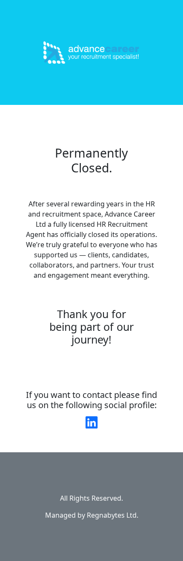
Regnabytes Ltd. (112, 515)
